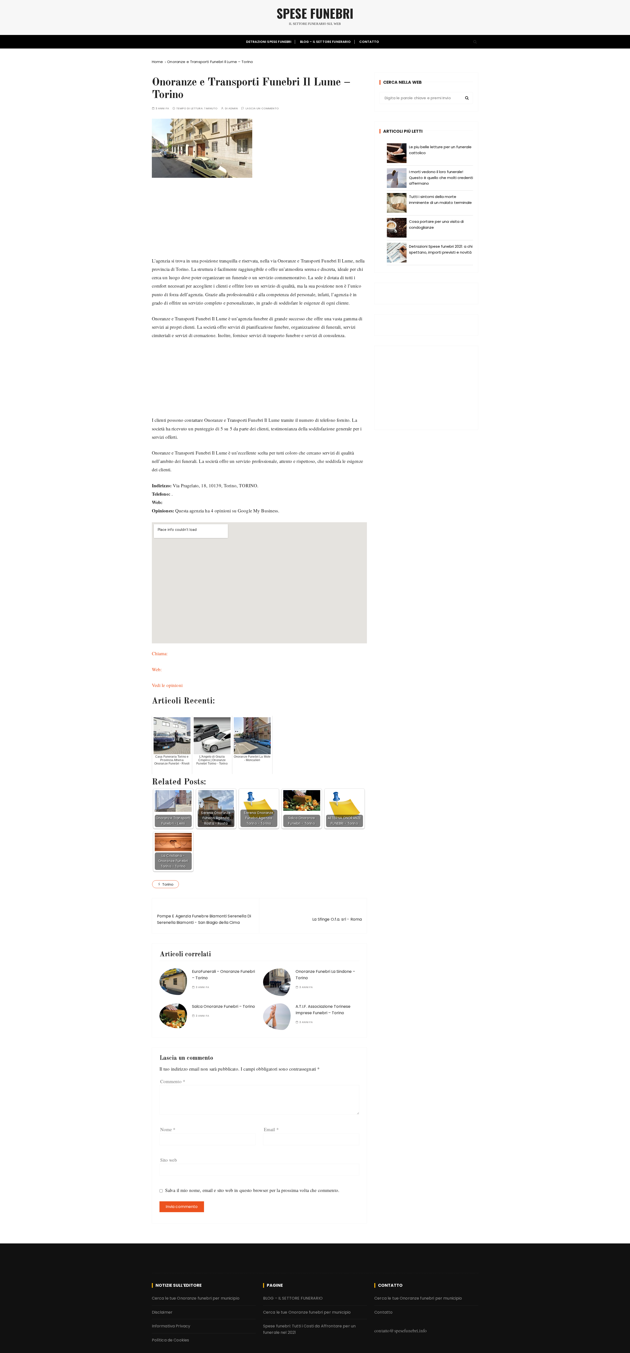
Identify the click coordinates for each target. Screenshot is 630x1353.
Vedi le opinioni (167, 685)
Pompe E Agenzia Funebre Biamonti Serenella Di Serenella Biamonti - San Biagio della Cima (204, 919)
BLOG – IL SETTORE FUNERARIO (325, 41)
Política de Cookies (170, 1340)
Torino (168, 884)
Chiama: (160, 653)
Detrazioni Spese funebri (269, 41)
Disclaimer (162, 1312)
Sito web (168, 1160)
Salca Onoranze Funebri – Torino (223, 1006)
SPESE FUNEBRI (315, 13)
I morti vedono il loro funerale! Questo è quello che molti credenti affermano (441, 177)
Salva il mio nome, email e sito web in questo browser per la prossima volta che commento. (252, 1190)
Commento (173, 1081)
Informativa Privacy (171, 1326)
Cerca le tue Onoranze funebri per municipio (195, 1298)
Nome (168, 1129)
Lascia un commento (262, 108)
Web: (157, 669)
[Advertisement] (259, 222)
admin (233, 108)
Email (271, 1129)
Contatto (369, 41)
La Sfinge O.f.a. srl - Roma (337, 919)
